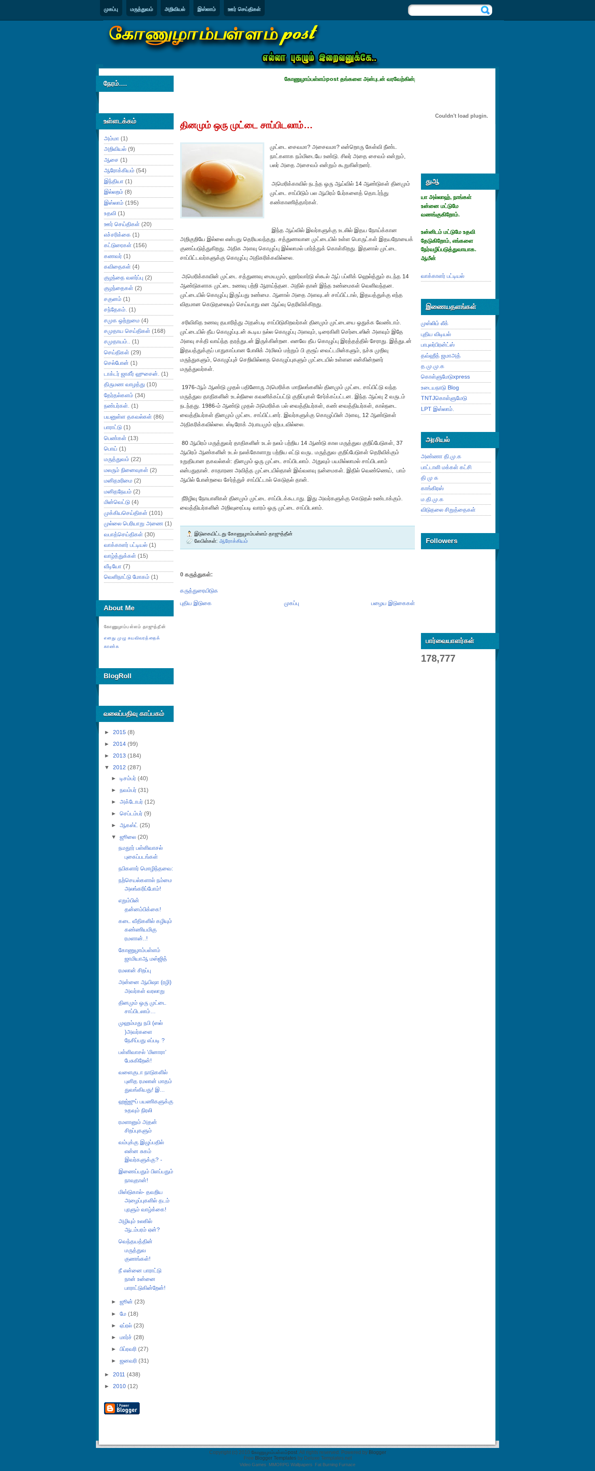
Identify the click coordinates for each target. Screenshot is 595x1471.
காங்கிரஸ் (432, 488)
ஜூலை (129, 837)
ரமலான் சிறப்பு (135, 970)
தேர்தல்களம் (118, 395)
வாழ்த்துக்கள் (120, 555)
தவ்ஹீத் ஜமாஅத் (441, 355)
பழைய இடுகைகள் (393, 603)
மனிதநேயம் (118, 491)
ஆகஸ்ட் (130, 825)
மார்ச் (127, 1337)
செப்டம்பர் (132, 813)
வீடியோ (112, 566)
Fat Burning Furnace (335, 1464)
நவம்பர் (129, 790)
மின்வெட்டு (117, 502)
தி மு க (429, 477)
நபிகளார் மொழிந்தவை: (146, 868)
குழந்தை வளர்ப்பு (123, 277)
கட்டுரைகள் (118, 245)
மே (124, 1313)
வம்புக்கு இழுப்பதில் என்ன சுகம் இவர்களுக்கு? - (141, 1151)
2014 (120, 744)
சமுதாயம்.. (117, 341)
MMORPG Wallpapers (290, 1464)
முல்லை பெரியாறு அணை (133, 523)
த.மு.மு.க (432, 366)
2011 (120, 1374)
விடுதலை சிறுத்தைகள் (448, 509)
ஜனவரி (129, 1360)
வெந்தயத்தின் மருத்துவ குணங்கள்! (136, 1250)
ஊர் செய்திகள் (244, 9)
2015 (120, 732)
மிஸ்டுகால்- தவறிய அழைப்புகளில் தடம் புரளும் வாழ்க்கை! (144, 1201)
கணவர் (113, 256)
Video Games (253, 1464)
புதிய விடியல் (436, 334)
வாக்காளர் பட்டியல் (125, 545)
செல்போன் (116, 363)
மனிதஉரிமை (118, 480)
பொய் (110, 448)
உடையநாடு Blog (440, 387)
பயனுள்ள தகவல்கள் (128, 416)
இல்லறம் (113, 191)
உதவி (110, 213)
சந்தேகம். (115, 309)
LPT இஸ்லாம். (437, 409)
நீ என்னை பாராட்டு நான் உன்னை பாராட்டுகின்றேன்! (142, 1279)
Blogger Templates (275, 1458)
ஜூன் (127, 1301)
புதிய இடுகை (196, 603)
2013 (120, 755)
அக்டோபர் (132, 801)
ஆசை (111, 160)
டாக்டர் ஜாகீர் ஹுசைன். (131, 373)
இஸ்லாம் (207, 9)
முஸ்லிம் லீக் (434, 323)
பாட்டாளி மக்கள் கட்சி (446, 467)
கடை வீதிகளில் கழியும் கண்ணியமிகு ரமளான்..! (145, 930)
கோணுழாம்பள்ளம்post (274, 1452)
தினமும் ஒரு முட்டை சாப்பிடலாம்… (246, 125)
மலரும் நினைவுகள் (126, 470)
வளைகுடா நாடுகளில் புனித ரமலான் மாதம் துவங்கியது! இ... (145, 1081)
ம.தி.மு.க (432, 499)
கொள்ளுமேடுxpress (445, 376)
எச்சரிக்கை (117, 234)
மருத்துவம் (141, 9)
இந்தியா (113, 181)
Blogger (377, 1452)
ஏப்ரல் (127, 1325)
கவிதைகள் (117, 266)
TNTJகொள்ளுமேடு (444, 398)
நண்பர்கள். (117, 405)
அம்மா (111, 138)
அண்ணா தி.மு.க (441, 456)
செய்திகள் (116, 352)
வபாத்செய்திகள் (123, 534)
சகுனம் (112, 299)
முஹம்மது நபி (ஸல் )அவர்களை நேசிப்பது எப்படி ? (142, 1031)
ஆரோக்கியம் (119, 170)
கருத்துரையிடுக (199, 590)
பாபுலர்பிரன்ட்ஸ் (438, 344)
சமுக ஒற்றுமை (122, 320)
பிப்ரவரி (129, 1349)
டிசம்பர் (129, 778)
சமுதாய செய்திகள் (127, 331)
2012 (120, 767)
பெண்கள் (115, 438)
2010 (120, 1386)
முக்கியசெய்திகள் (125, 513)
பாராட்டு (113, 427)
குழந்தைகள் (118, 288)
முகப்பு (111, 9)
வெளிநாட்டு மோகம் (126, 577)
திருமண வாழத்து (124, 384)
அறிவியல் (175, 9)
